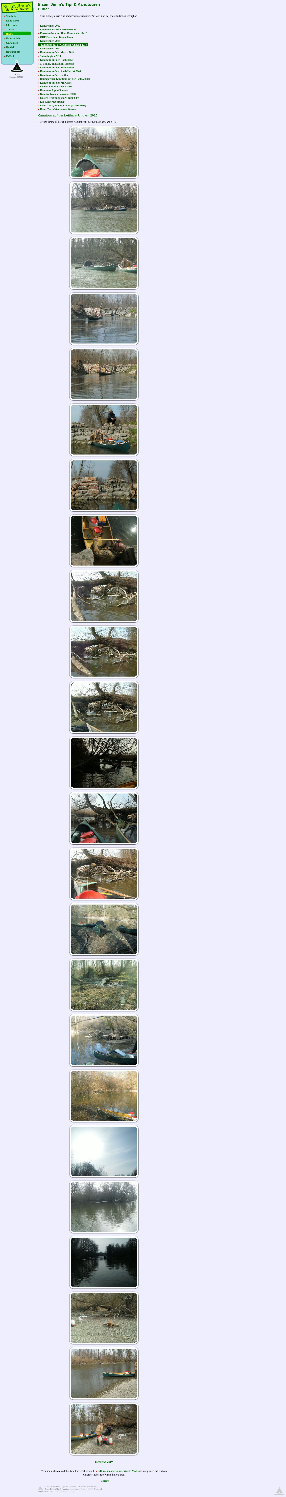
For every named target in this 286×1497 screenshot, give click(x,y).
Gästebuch (11, 43)
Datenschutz (12, 52)
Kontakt (10, 47)
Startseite (11, 16)
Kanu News (12, 20)
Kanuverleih (12, 38)
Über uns (11, 25)
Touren (9, 29)
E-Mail (9, 56)
